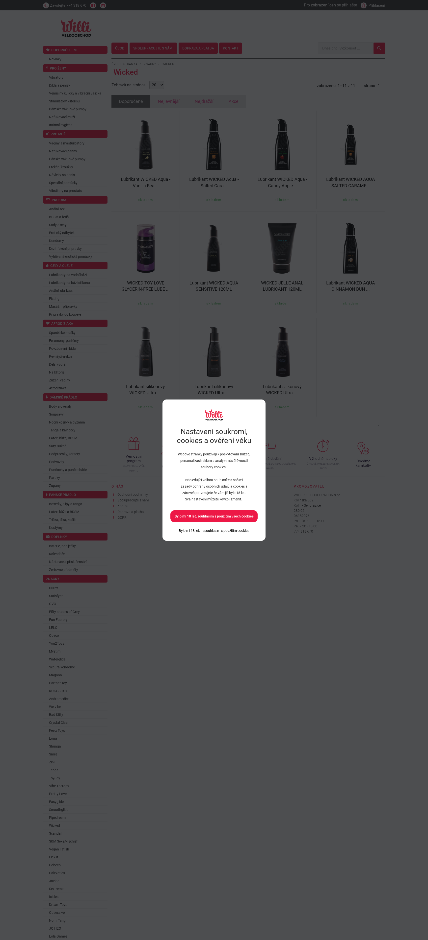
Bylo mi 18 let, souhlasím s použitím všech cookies (214, 516)
